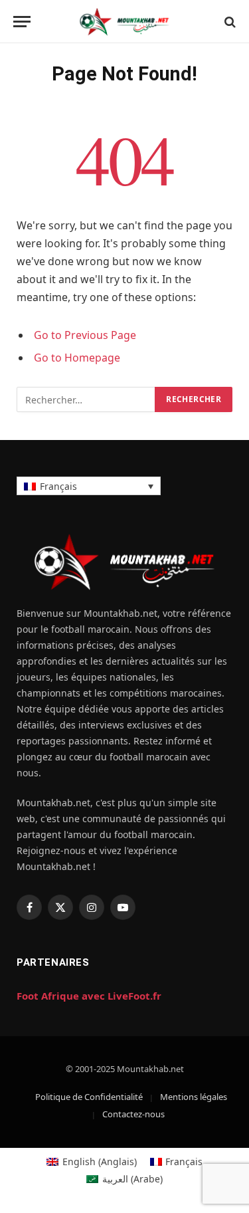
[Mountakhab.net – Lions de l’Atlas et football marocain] (124, 21)
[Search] (229, 22)
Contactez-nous (133, 1114)
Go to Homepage (77, 357)
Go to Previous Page (85, 335)
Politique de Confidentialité (89, 1097)
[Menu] (22, 22)
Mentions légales (193, 1097)
